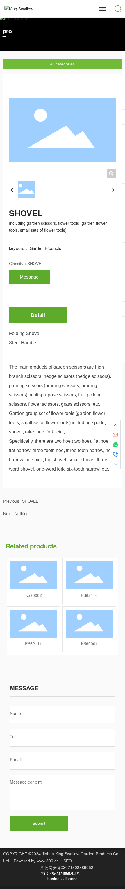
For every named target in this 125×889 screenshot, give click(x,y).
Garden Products (45, 248)
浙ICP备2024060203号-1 (62, 873)
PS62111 (33, 643)
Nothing (22, 513)
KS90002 (33, 595)
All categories (62, 64)
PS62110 (89, 595)
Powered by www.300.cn (36, 861)
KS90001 (89, 643)
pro (7, 31)
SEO (67, 861)
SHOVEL (35, 263)
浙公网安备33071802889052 (66, 867)
